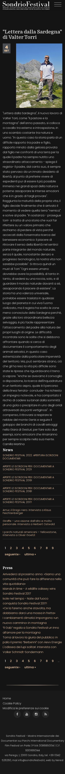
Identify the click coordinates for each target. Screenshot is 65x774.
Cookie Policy (12, 703)
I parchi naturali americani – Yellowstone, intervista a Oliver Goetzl (30, 533)
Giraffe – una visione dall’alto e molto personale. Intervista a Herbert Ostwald (29, 522)
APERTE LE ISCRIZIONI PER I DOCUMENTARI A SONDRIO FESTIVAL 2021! (28, 468)
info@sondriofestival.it (31, 760)
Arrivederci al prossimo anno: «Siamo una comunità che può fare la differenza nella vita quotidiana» (32, 579)
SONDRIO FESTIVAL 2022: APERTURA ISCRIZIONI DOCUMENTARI (30, 456)
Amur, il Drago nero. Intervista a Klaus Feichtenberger (27, 511)
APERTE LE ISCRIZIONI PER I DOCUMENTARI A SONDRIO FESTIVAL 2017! (28, 500)
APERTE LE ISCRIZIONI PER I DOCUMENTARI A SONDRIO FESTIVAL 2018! (28, 489)
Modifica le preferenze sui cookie (26, 708)
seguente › (12, 554)
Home (7, 698)
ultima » (30, 554)
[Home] (26, 5)
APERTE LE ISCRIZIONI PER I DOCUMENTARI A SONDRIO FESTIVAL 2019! (28, 478)
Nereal (59, 760)
